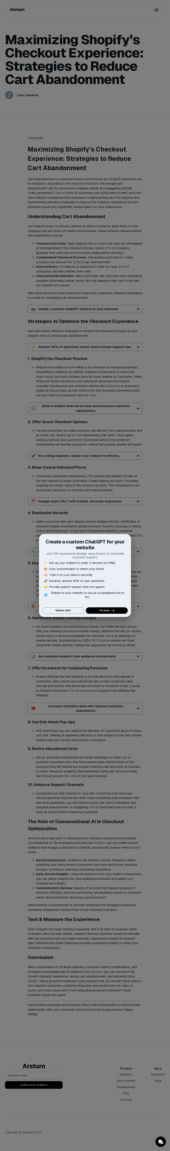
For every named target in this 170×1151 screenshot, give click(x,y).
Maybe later (63, 610)
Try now (104, 610)
